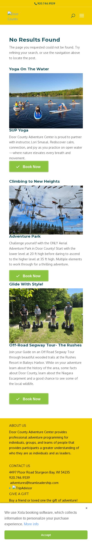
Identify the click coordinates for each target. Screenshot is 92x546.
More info (31, 524)
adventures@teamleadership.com (34, 483)
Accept (46, 535)
